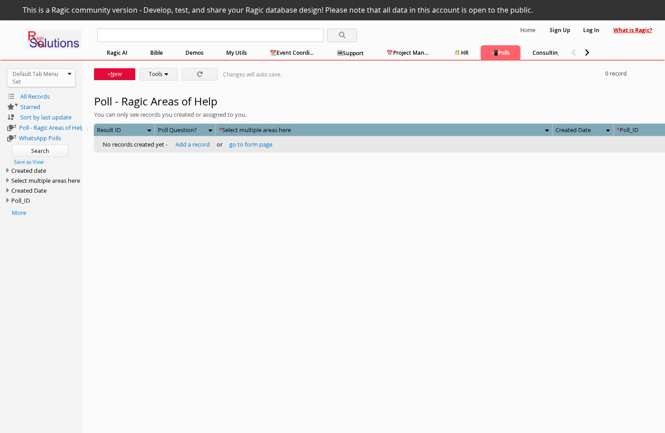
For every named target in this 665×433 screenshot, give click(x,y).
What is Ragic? (632, 30)
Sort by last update (45, 117)
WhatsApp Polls (40, 138)
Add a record (193, 144)
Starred (30, 107)
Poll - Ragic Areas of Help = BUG (50, 128)
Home (528, 30)
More (19, 213)
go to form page (250, 144)
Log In (591, 30)
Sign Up (560, 30)
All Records (35, 96)
